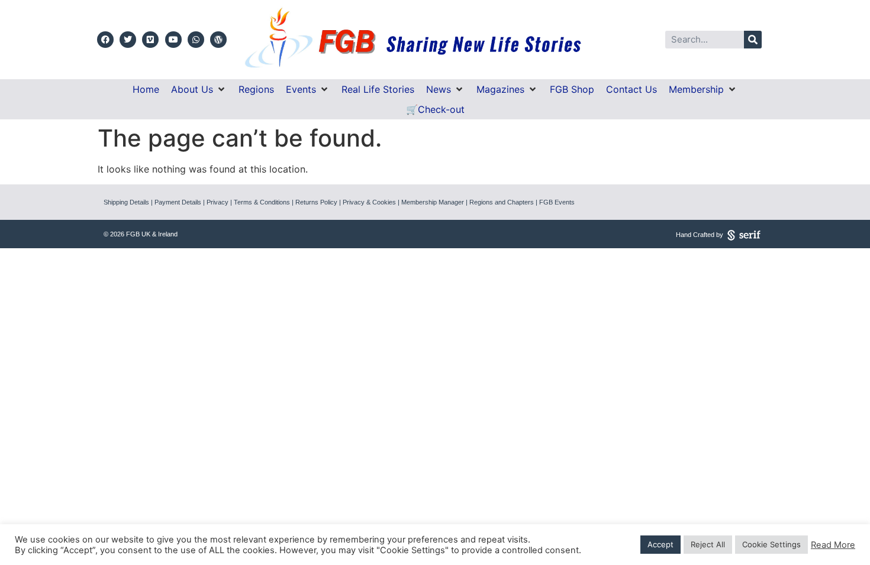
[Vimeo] (150, 39)
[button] (199, 89)
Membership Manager (432, 202)
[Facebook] (105, 39)
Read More (833, 545)
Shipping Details (126, 202)
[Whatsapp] (196, 39)
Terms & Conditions (262, 202)
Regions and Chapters (501, 202)
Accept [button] (660, 544)
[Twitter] (128, 39)
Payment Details (177, 202)
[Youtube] (173, 39)
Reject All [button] (708, 544)
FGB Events (557, 202)
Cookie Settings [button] (771, 544)
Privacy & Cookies (369, 202)
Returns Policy (316, 202)
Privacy (217, 202)
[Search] (753, 39)
